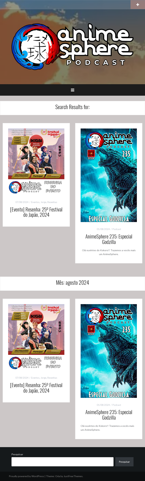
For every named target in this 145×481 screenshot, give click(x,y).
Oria (57, 476)
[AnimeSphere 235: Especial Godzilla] (109, 175)
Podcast (116, 229)
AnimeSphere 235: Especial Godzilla (108, 239)
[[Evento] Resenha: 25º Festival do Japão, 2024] (36, 161)
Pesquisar (17, 454)
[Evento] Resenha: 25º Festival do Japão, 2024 (36, 212)
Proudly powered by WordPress (26, 476)
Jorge (43, 202)
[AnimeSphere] (72, 46)
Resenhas (52, 202)
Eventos (35, 202)
